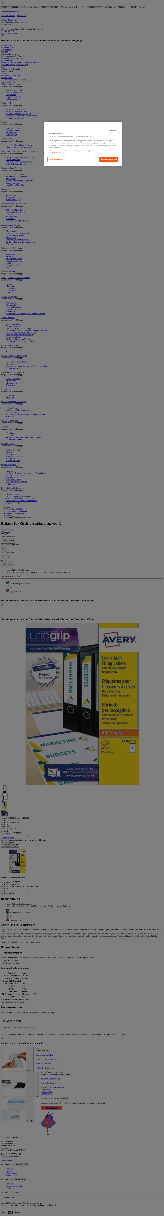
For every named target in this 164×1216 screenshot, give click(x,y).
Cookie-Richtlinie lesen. (58, 152)
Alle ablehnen (113, 130)
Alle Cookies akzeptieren (108, 159)
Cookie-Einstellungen (56, 159)
